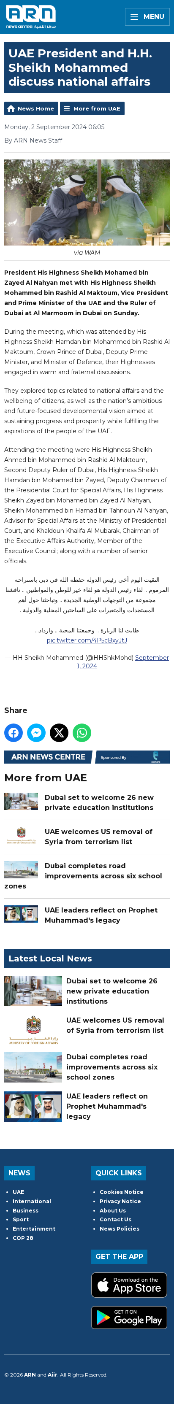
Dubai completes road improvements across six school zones (83, 876)
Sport (21, 1219)
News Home (36, 108)
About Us (113, 1210)
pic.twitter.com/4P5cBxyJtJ (87, 640)
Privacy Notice (120, 1201)
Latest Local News (50, 958)
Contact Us (115, 1219)
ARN (30, 1375)
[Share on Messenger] (36, 733)
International (32, 1201)
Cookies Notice (122, 1192)
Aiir (52, 1375)
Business (25, 1210)
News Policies (119, 1229)
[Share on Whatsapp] (82, 733)
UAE (18, 1192)
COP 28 (23, 1238)
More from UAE (96, 108)
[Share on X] (59, 733)
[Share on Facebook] (13, 733)
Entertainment (34, 1229)
